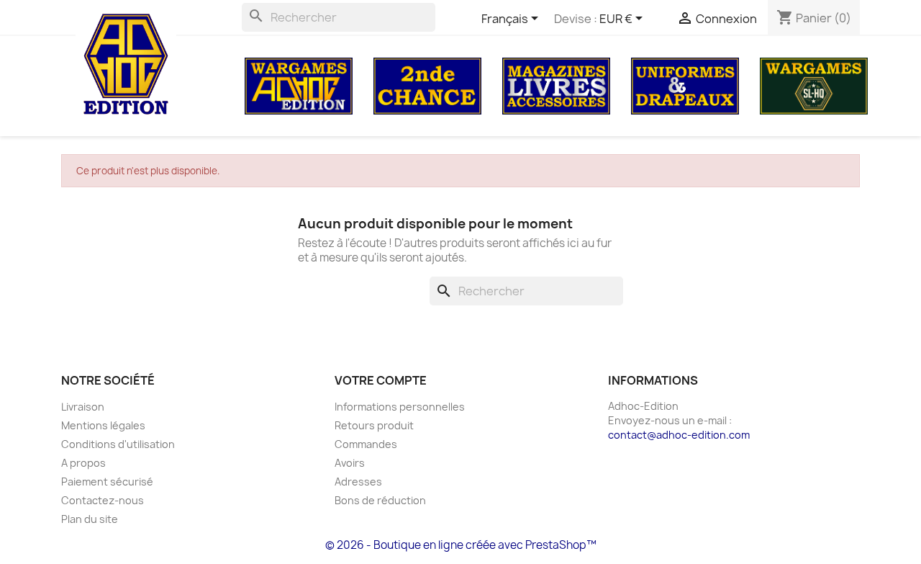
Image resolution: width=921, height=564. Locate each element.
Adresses (358, 481)
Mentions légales (103, 425)
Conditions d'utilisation (118, 444)
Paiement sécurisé (107, 481)
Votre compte (381, 380)
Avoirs (350, 463)
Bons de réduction (380, 500)
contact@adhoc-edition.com (679, 435)
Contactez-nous (102, 500)
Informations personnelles (400, 406)
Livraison (82, 406)
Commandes (366, 444)
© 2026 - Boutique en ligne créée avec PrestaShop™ (460, 544)
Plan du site (89, 519)
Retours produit (374, 425)
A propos (83, 463)
